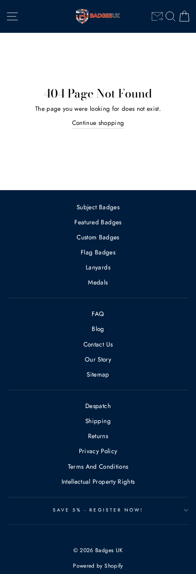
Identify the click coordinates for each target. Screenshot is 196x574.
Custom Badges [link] (98, 237)
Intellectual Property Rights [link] (98, 481)
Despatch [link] (98, 405)
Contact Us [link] (98, 344)
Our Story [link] (98, 359)
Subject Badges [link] (98, 207)
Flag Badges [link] (98, 252)
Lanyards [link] (98, 267)
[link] (157, 16)
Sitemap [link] (98, 374)
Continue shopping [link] (98, 122)
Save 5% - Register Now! (98, 510)
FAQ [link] (98, 313)
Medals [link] (98, 282)
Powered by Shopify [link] (98, 566)
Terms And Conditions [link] (98, 466)
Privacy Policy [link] (98, 450)
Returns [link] (98, 435)
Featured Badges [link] (97, 222)
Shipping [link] (98, 420)
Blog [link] (98, 328)
